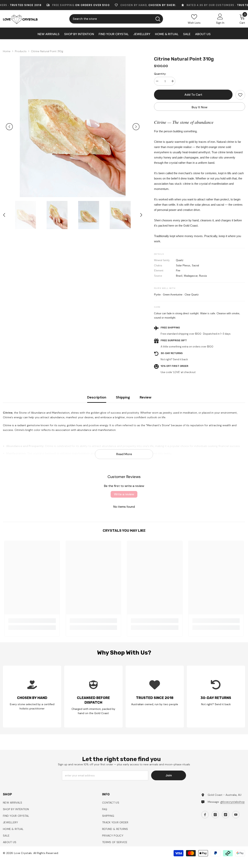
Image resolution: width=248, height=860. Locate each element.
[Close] (210, 384)
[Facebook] (152, 470)
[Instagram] (160, 470)
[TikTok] (168, 470)
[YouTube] (176, 470)
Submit (164, 453)
